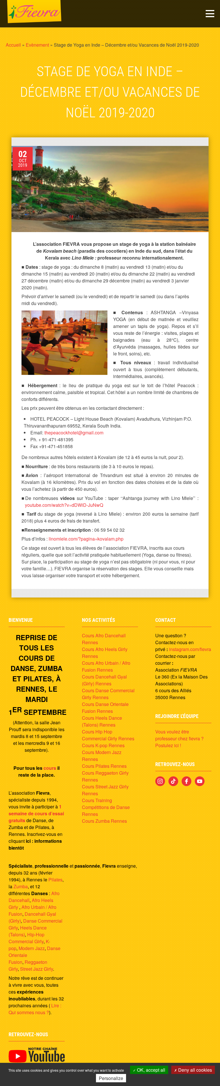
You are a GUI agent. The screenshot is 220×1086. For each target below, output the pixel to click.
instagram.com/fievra (190, 649)
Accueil (13, 44)
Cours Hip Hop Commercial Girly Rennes (108, 735)
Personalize (111, 1078)
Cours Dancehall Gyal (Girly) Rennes (104, 680)
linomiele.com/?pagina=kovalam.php (86, 538)
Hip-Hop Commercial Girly (26, 938)
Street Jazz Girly (36, 969)
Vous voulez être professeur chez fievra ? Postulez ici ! (179, 738)
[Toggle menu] (210, 13)
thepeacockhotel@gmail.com (73, 432)
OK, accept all (150, 1070)
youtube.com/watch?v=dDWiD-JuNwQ (64, 505)
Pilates (55, 879)
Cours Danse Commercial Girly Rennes (108, 694)
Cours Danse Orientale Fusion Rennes (105, 707)
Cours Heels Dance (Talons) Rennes (102, 721)
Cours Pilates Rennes (104, 766)
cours (50, 768)
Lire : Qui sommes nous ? (35, 1009)
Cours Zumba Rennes (104, 821)
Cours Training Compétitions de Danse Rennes (106, 807)
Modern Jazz (32, 948)
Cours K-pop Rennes (103, 745)
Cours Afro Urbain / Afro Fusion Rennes (106, 666)
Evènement (37, 44)
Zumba (20, 886)
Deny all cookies (194, 1070)
